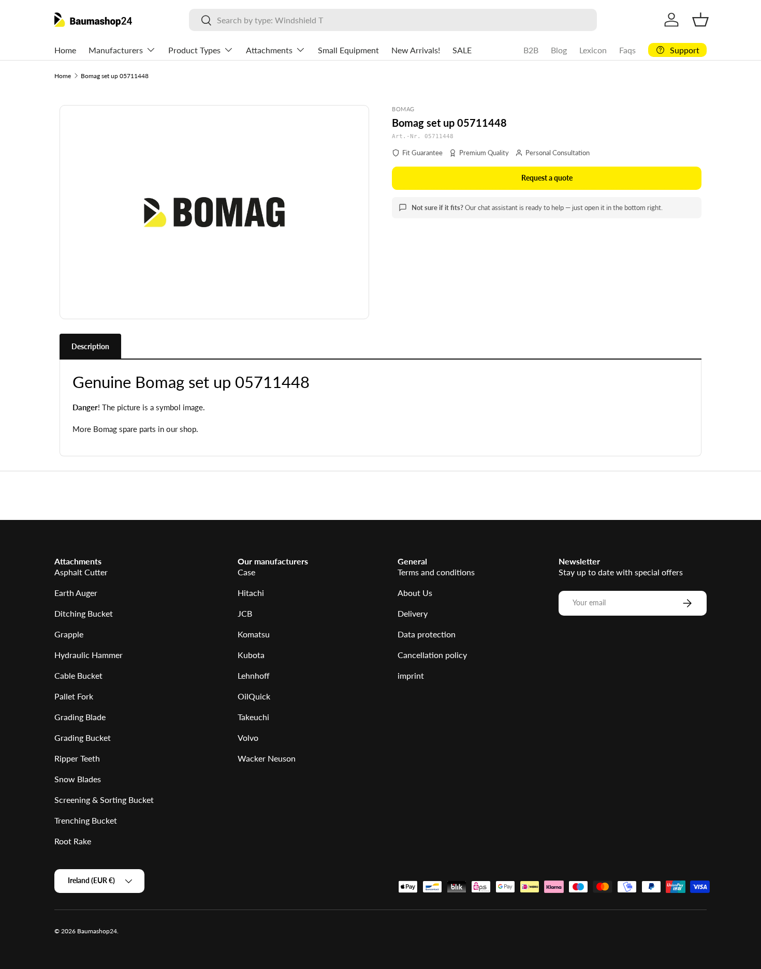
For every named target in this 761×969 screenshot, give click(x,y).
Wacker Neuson (267, 758)
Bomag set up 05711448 (115, 76)
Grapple (68, 634)
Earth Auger (75, 593)
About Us (415, 593)
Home (65, 50)
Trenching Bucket (85, 820)
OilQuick (254, 696)
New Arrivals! (415, 50)
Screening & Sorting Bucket (104, 799)
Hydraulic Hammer (88, 655)
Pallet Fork (73, 696)
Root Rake (72, 841)
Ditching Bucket (83, 613)
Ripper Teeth (77, 758)
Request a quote (547, 177)
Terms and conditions (436, 572)
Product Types (194, 50)
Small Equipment (348, 50)
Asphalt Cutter (81, 572)
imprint (411, 675)
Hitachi (251, 593)
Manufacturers (116, 50)
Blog (559, 50)
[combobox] (392, 20)
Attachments (269, 50)
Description (90, 346)
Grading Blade (80, 717)
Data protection (427, 634)
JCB (245, 613)
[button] (700, 19)
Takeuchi (253, 717)
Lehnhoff (254, 675)
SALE (462, 50)
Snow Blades (77, 779)
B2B (530, 50)
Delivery (413, 613)
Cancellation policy (432, 655)
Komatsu (254, 634)
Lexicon (593, 50)
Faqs (627, 50)
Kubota (251, 655)
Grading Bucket (82, 737)
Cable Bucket (78, 675)
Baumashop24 (97, 931)
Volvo (248, 737)
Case (246, 572)
